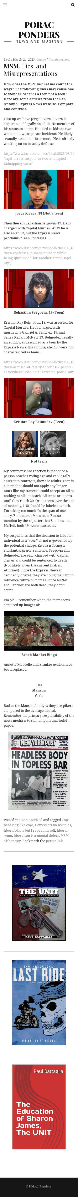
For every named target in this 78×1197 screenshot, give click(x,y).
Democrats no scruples (53, 825)
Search (71, 4)
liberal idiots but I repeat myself (29, 830)
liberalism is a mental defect (36, 836)
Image (42, 59)
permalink (54, 841)
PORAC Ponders (39, 29)
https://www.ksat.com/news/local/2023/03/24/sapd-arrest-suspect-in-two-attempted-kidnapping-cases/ (39, 159)
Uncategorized (59, 59)
